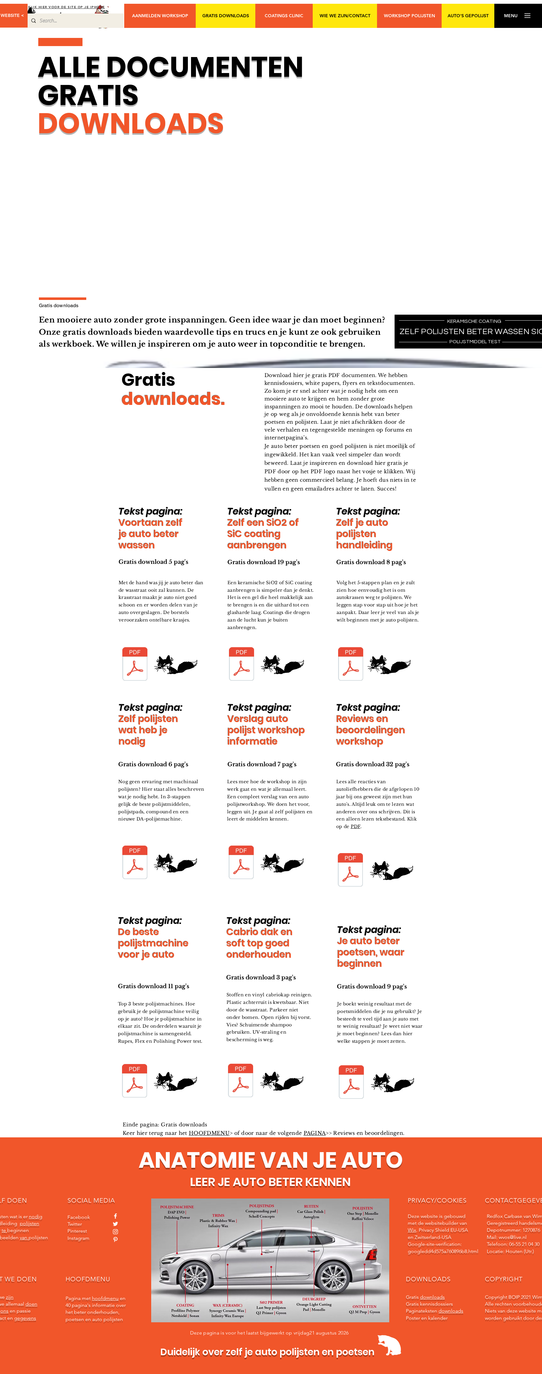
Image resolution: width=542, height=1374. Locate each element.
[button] (511, 16)
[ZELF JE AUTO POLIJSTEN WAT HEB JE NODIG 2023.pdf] (135, 863)
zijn (9, 1297)
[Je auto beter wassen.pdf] (135, 665)
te (4, 1230)
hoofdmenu (105, 1298)
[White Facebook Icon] (115, 1216)
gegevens (25, 1318)
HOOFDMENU (209, 1133)
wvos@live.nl (513, 1237)
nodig (35, 1216)
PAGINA (315, 1133)
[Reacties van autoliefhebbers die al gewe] (350, 871)
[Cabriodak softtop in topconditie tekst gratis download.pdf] (240, 1081)
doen (31, 1304)
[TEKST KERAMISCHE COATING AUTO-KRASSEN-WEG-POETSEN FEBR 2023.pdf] (241, 665)
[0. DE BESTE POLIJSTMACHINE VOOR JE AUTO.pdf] (134, 1082)
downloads (432, 1297)
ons (4, 1311)
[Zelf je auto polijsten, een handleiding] (351, 665)
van (24, 1237)
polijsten (29, 1223)
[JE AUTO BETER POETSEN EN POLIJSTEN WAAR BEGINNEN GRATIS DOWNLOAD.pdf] (351, 1083)
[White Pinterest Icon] (115, 1239)
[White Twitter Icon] (115, 1223)
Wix (412, 1230)
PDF (355, 826)
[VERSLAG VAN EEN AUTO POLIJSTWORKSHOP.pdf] (241, 863)
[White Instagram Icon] (115, 1231)
